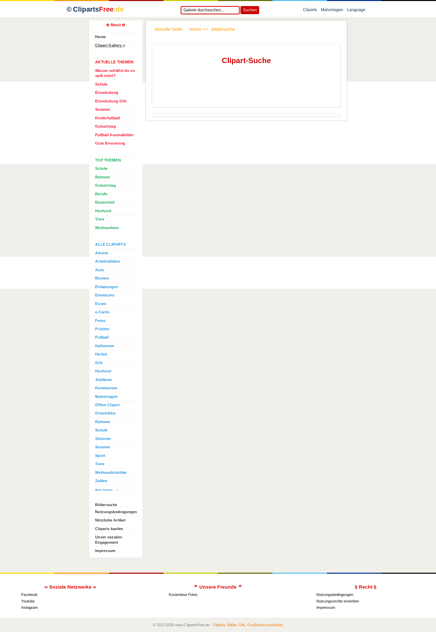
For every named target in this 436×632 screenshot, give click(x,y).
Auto (99, 270)
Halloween (104, 346)
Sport (100, 456)
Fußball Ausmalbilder (114, 135)
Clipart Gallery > (110, 45)
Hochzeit (103, 211)
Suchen (250, 10)
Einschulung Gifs (111, 101)
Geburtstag (105, 126)
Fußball (102, 337)
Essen (100, 304)
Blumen (102, 278)
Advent (101, 253)
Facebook (29, 594)
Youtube (28, 601)
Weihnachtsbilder (111, 473)
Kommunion (106, 388)
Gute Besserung (110, 143)
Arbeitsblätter (107, 261)
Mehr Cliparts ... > (106, 489)
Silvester (103, 439)
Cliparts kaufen (109, 529)
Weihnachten (107, 228)
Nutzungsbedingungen (116, 512)
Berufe (101, 194)
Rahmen (102, 177)
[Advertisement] (245, 90)
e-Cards (102, 312)
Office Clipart (107, 405)
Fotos (100, 321)
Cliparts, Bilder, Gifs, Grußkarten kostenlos (248, 625)
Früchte (102, 329)
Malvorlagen (332, 11)
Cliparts (98, 9)
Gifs (99, 363)
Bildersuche (106, 505)
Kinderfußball (107, 118)
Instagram (29, 607)
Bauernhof (105, 202)
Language (356, 11)
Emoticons (105, 295)
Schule (101, 84)
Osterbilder (105, 413)
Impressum (105, 551)
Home (100, 37)
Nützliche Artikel (110, 520)
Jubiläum (103, 380)
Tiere (99, 219)
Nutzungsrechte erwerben (337, 601)
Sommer (103, 109)
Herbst (101, 354)
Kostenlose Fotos (183, 594)
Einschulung (106, 93)
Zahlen (101, 481)
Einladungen (106, 287)
